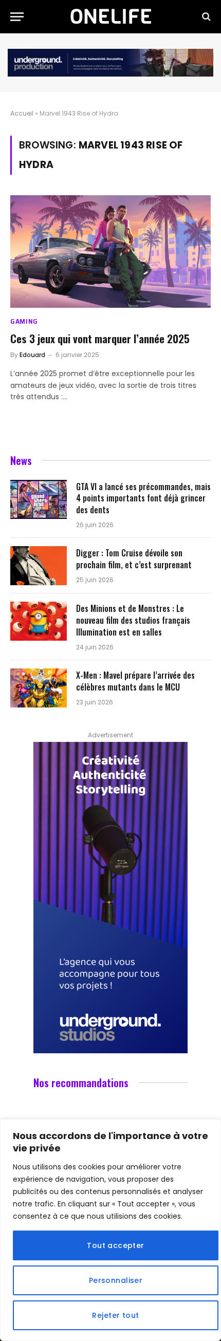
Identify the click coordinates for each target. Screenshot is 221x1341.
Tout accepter (115, 1245)
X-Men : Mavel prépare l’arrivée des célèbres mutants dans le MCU (135, 681)
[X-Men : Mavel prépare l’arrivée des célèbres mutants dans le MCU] (38, 687)
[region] (110, 1230)
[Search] (205, 16)
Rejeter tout (115, 1315)
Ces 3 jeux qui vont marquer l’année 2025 (100, 338)
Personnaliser (115, 1280)
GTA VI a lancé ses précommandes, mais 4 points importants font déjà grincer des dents (143, 498)
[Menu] (17, 16)
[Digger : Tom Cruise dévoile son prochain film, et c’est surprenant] (38, 565)
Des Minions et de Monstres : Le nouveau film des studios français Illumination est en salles (133, 620)
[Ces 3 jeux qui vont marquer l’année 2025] (110, 251)
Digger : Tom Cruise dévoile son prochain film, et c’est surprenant (134, 559)
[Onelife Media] (110, 16)
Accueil (21, 113)
